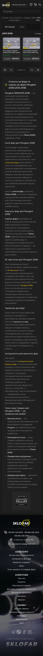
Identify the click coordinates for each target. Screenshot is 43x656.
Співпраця (21, 616)
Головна (5, 18)
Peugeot (27, 18)
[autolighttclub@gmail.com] (9, 544)
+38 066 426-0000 (21, 536)
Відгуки (21, 600)
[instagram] (30, 632)
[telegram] (13, 632)
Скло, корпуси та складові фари (22, 569)
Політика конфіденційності (21, 612)
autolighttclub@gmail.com (23, 544)
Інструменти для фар (21, 559)
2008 (33, 18)
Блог (21, 623)
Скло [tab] (22, 27)
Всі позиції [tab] (10, 27)
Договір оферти (21, 609)
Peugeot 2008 (27, 285)
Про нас (21, 578)
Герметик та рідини (21, 562)
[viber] (19, 632)
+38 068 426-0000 (31, 532)
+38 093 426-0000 (15, 532)
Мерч (21, 566)
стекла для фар (12, 163)
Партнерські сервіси (21, 585)
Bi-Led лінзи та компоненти (21, 555)
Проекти (21, 582)
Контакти (21, 596)
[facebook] (24, 632)
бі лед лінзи (13, 270)
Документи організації (21, 593)
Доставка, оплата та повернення (21, 589)
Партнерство (21, 619)
